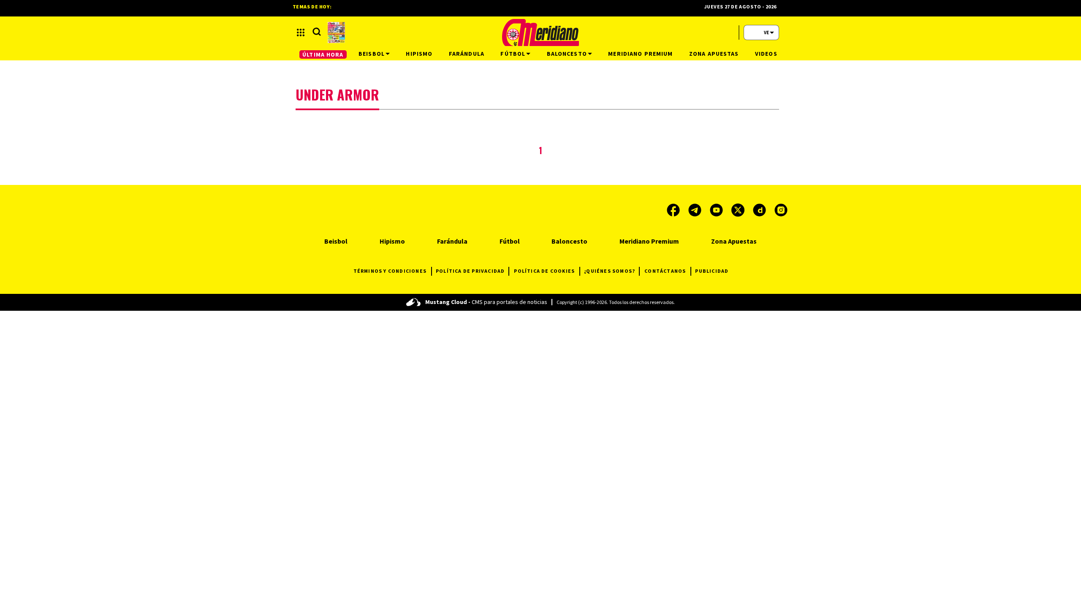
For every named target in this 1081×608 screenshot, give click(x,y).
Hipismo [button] (419, 53)
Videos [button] (766, 53)
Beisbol (336, 241)
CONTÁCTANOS (665, 271)
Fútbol (510, 241)
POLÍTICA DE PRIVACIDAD (470, 271)
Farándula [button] (466, 53)
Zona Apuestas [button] (714, 53)
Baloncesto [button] (567, 53)
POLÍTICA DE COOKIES (544, 271)
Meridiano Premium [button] (640, 53)
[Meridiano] (540, 32)
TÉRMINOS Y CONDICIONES (389, 271)
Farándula (452, 241)
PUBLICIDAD (711, 271)
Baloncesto (569, 241)
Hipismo (392, 241)
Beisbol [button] (372, 53)
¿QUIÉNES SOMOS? (609, 271)
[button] (301, 32)
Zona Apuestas (734, 241)
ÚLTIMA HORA (322, 54)
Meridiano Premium (649, 241)
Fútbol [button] (512, 53)
